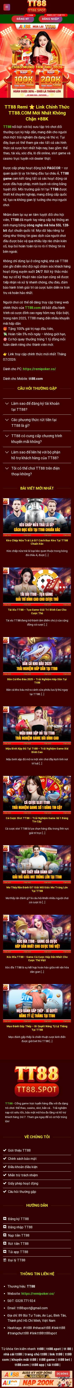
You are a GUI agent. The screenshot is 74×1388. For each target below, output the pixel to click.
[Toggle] (7, 404)
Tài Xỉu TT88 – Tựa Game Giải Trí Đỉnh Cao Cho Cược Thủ (37, 611)
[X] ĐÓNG (62, 1373)
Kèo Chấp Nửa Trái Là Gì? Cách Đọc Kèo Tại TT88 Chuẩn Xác (37, 542)
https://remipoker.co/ (39, 369)
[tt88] (37, 7)
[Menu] (6, 7)
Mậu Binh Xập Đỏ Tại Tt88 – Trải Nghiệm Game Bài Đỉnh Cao (37, 750)
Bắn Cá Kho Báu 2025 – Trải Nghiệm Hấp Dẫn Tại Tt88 (37, 681)
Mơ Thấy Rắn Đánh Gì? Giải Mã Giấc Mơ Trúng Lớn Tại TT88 (37, 889)
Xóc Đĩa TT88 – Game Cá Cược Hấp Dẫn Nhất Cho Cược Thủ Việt (37, 958)
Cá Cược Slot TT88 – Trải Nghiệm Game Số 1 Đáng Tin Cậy (37, 820)
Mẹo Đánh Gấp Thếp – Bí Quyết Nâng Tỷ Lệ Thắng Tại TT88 (37, 1028)
